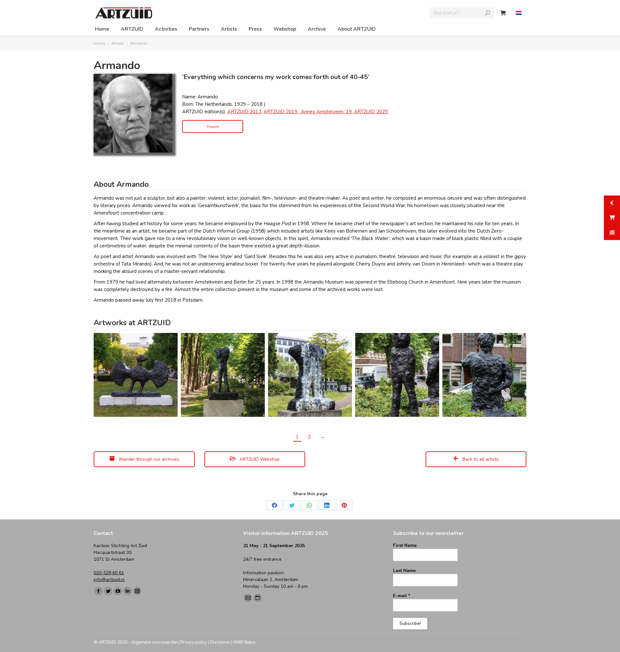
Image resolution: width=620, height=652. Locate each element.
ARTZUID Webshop (259, 459)
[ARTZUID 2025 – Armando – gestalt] (223, 375)
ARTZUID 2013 (244, 111)
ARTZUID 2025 (371, 111)
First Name (405, 545)
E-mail (401, 596)
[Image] (133, 113)
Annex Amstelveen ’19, (327, 111)
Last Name (404, 570)
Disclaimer (220, 642)
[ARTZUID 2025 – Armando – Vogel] (136, 375)
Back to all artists (480, 459)
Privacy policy (194, 642)
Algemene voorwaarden (154, 642)
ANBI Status (244, 642)
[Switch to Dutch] (519, 13)
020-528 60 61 (109, 573)
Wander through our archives (148, 459)
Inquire (213, 126)
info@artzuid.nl (109, 580)
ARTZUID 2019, (282, 111)
